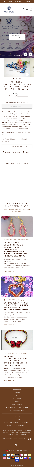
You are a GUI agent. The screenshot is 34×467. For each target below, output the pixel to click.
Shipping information (17, 146)
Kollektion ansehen (17, 36)
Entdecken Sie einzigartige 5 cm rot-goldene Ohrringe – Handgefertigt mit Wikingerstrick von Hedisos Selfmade (15, 249)
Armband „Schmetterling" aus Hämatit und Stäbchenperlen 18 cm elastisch (16, 360)
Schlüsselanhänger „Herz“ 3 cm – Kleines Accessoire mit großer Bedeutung (16, 306)
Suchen (17, 416)
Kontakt (17, 419)
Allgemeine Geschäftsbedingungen (17, 422)
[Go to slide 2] (17, 55)
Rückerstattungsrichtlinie (17, 425)
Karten (17, 395)
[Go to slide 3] (19, 55)
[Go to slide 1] (14, 55)
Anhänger (17, 401)
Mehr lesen (8, 271)
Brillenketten (17, 404)
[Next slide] (30, 54)
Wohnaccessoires (17, 410)
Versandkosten (22, 96)
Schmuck (17, 392)
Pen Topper (17, 398)
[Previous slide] (25, 54)
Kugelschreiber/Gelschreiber (17, 407)
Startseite (17, 389)
